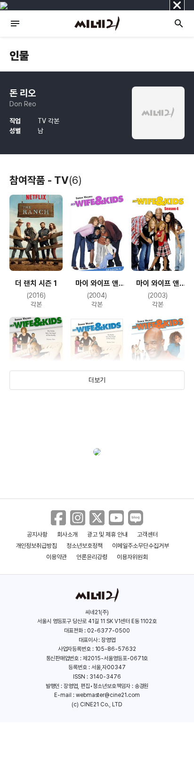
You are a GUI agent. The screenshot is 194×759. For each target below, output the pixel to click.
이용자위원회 (132, 557)
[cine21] (97, 23)
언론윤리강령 (91, 557)
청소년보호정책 (84, 545)
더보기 (97, 380)
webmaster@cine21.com (108, 695)
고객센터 (147, 534)
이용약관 (56, 557)
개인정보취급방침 (36, 545)
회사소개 (67, 534)
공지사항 (37, 534)
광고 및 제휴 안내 (107, 534)
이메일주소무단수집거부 (140, 545)
